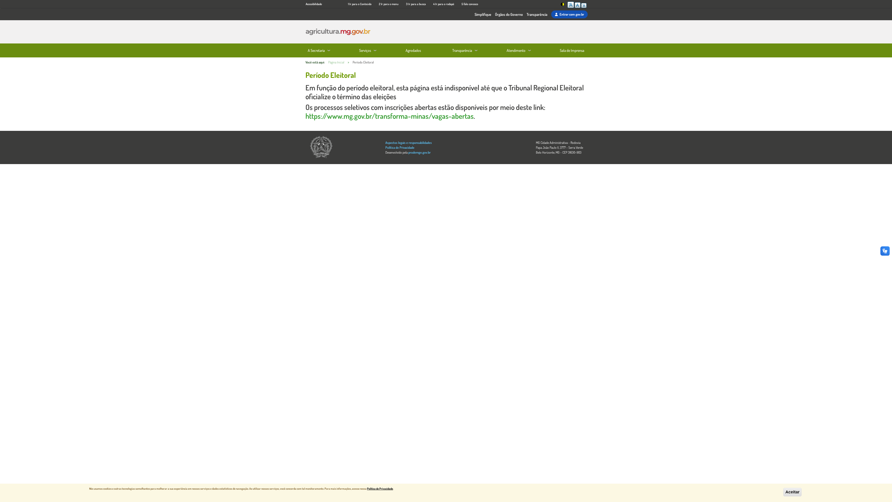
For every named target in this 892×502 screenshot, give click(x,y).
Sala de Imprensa (572, 50)
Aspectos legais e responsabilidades (408, 143)
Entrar (572, 14)
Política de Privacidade (399, 147)
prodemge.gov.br (419, 152)
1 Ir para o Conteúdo (359, 4)
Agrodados (413, 50)
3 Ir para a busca (416, 4)
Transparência (537, 14)
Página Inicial (336, 62)
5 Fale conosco (470, 4)
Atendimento (516, 50)
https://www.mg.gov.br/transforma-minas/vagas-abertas (389, 115)
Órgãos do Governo (509, 14)
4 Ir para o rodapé (443, 4)
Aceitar (792, 492)
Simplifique (483, 14)
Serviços (365, 50)
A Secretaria (316, 50)
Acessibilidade (314, 4)
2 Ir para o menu (389, 4)
